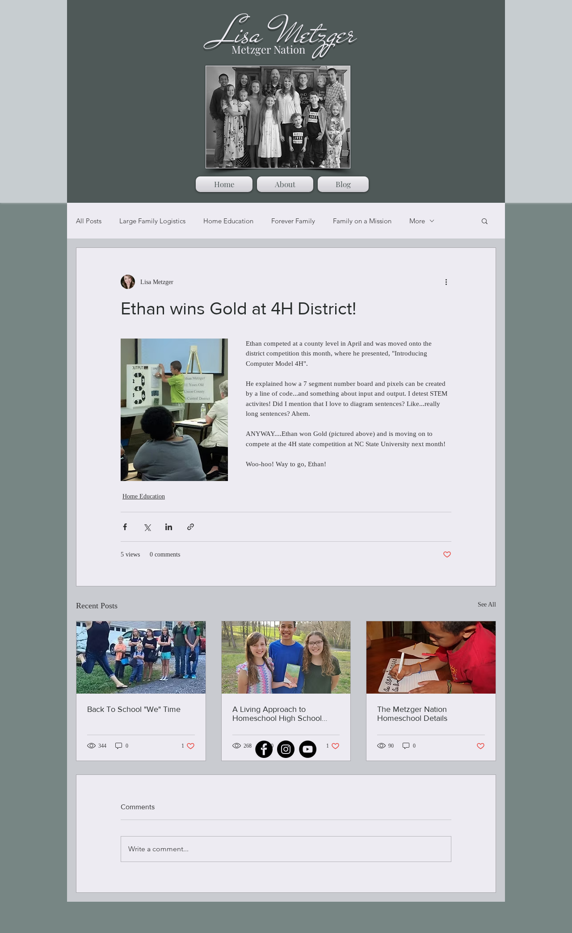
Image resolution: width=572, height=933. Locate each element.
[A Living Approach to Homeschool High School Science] (286, 657)
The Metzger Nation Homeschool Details (412, 714)
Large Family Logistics (152, 221)
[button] (484, 220)
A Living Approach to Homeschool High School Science (277, 714)
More (417, 221)
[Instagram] (285, 749)
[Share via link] (190, 527)
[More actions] (446, 281)
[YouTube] (307, 749)
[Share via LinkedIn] (168, 527)
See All (487, 604)
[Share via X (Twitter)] (147, 527)
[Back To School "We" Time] (141, 657)
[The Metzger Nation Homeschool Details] (431, 657)
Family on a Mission (362, 221)
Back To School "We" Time (134, 709)
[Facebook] (264, 749)
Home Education (228, 221)
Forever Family (293, 221)
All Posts (88, 221)
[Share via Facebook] (125, 527)
